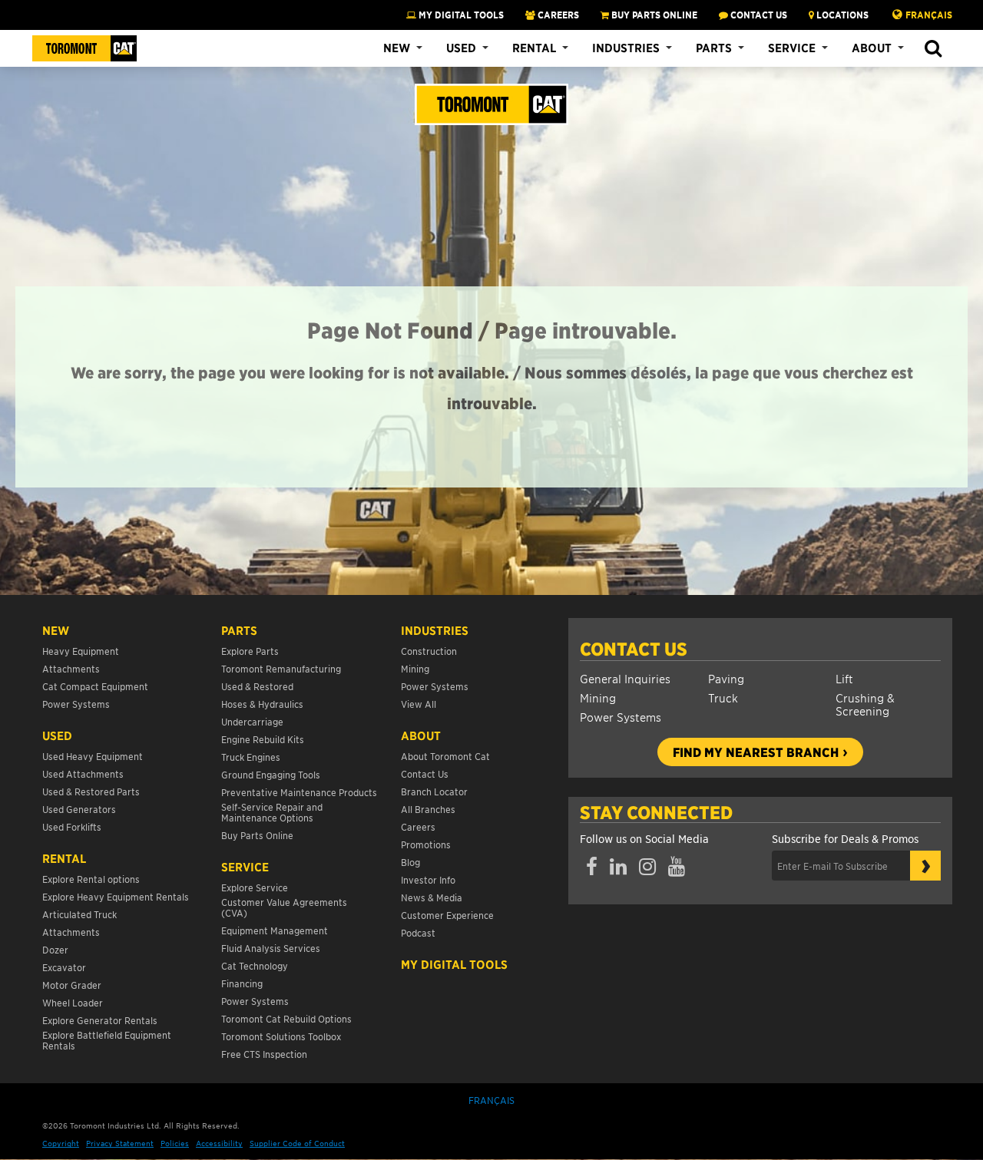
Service (792, 47)
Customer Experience (447, 914)
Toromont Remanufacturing (281, 668)
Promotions (426, 844)
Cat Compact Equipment (95, 686)
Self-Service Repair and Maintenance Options (272, 812)
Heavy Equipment (80, 650)
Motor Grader (71, 984)
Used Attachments (83, 773)
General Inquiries (625, 678)
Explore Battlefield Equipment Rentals (106, 1040)
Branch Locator (434, 791)
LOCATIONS (841, 14)
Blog (410, 862)
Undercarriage (252, 721)
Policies (175, 1143)
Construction (429, 650)
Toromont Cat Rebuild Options (286, 1018)
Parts (714, 47)
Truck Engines (250, 756)
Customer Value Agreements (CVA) (284, 907)
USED (57, 735)
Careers (418, 826)
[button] (932, 48)
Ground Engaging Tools (270, 774)
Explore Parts (250, 650)
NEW (55, 630)
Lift (844, 678)
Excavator (64, 967)
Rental (534, 47)
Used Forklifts (71, 826)
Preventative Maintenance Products (299, 792)
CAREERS (557, 14)
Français (928, 14)
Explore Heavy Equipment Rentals (115, 896)
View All (418, 703)
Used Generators (79, 809)
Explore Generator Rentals (99, 1020)
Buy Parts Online (257, 835)
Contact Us (633, 649)
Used (461, 47)
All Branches (428, 809)
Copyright (60, 1143)
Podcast (418, 932)
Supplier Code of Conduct (297, 1143)
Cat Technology (254, 965)
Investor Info (428, 879)
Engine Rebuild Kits (262, 739)
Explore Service (254, 887)
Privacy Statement (120, 1143)
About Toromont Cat (445, 756)
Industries (626, 47)
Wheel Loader (72, 1002)
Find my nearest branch (756, 751)
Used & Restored (257, 686)
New (396, 47)
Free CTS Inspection (264, 1053)
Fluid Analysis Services (270, 947)
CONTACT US (757, 14)
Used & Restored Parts (91, 791)
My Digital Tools (460, 14)
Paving (726, 678)
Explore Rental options (91, 878)
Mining (598, 697)
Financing (242, 983)
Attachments (71, 668)
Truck (723, 697)
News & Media (431, 897)
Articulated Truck (80, 914)
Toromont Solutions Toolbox (281, 1036)
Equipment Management (274, 930)
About (872, 47)
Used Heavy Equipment (92, 756)
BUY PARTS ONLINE (653, 14)
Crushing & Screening (865, 704)
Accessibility (219, 1143)
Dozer (55, 949)
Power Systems (620, 716)
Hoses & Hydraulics (262, 703)
